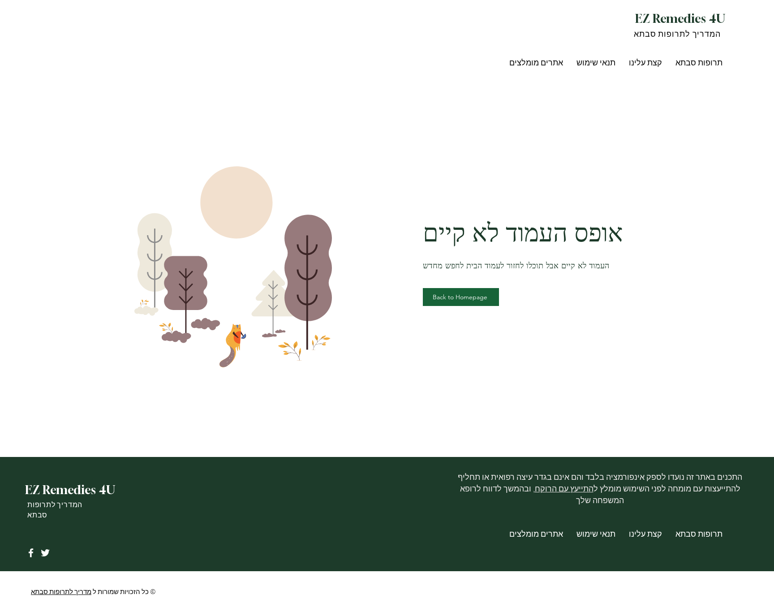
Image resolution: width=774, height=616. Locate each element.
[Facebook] (31, 553)
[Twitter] (45, 553)
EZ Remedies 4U (680, 18)
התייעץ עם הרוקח (564, 489)
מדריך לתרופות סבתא (61, 592)
